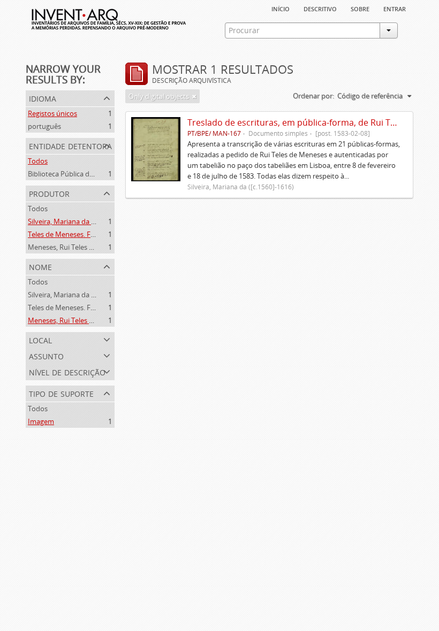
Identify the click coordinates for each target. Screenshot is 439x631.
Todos (38, 161)
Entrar (394, 8)
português (44, 126)
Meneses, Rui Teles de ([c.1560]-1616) (86, 247)
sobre (360, 8)
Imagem (41, 421)
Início (280, 8)
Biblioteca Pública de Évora (70, 174)
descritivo (320, 8)
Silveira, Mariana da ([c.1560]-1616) (82, 221)
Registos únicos (52, 113)
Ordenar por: (313, 96)
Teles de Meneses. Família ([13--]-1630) (88, 234)
